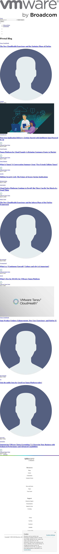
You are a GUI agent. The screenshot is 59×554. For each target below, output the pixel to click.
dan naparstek (3, 259)
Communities (6, 26)
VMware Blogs (6, 25)
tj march (2, 101)
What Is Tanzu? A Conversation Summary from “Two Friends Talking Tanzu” (29, 164)
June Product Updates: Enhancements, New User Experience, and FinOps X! (28, 321)
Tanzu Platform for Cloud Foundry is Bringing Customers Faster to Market (28, 152)
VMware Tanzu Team (5, 145)
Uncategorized (3, 263)
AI (0, 379)
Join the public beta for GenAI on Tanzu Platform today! (21, 383)
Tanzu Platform (3, 161)
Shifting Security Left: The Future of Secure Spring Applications (24, 177)
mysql (1, 275)
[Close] (55, 532)
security (2, 173)
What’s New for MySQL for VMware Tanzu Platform (20, 279)
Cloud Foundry (3, 149)
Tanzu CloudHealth (4, 43)
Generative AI (3, 134)
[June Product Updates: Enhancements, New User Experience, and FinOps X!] (27, 316)
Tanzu (1, 18)
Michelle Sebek (3, 181)
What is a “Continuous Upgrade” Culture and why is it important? (24, 266)
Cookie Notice (27, 549)
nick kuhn (2, 437)
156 (4, 454)
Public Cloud (3, 199)
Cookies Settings (50, 535)
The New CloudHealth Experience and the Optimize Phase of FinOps (25, 46)
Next (6, 454)
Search (1, 19)
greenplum (2, 441)
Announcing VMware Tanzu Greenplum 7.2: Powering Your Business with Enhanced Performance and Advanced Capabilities (27, 445)
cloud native (3, 185)
